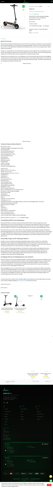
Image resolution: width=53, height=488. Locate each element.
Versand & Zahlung (40, 416)
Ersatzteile (6, 414)
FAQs (21, 414)
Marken (6, 424)
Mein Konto (22, 419)
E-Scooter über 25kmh (43, 29)
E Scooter (36, 6)
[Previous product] (47, 6)
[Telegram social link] (37, 32)
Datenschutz (39, 411)
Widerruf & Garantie (40, 414)
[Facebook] (7, 403)
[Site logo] (26, 1)
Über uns (22, 411)
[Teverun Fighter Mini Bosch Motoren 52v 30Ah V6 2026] (7, 301)
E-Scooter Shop (7, 411)
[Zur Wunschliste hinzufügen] (8, 306)
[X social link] (33, 32)
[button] (2, 17)
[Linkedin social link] (36, 32)
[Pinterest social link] (35, 32)
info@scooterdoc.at (6, 435)
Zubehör (6, 416)
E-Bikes (6, 421)
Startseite (31, 6)
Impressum (38, 419)
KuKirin (40, 6)
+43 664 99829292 (6, 431)
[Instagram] (4, 403)
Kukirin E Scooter (17, 217)
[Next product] (49, 6)
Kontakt (22, 416)
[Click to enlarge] (3, 27)
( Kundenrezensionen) (39, 11)
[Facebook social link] (32, 32)
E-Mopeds (6, 419)
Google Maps (21, 280)
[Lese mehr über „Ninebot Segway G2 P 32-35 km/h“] (45, 371)
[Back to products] (48, 6)
